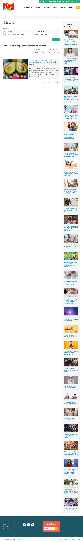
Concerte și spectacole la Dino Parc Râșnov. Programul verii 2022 (71, 117)
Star (56, 7)
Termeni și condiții (9, 526)
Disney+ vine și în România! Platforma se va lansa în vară (71, 319)
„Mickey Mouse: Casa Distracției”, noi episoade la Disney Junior (70, 264)
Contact (7, 528)
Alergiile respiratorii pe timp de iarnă (70, 419)
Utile (63, 7)
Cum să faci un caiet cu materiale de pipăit (71, 403)
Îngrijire (72, 7)
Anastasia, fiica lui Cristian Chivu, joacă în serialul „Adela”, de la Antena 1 (71, 492)
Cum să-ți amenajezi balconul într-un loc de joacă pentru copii (71, 155)
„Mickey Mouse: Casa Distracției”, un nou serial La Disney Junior (71, 453)
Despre (7, 524)
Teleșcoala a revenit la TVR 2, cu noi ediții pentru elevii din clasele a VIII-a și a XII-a (71, 472)
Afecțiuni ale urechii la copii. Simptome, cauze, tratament (71, 353)
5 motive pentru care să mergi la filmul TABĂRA (70, 436)
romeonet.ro (76, 539)
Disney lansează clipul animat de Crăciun (70, 509)
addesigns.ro (68, 539)
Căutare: (6, 28)
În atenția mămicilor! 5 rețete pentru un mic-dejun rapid (71, 246)
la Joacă (39, 7)
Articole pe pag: (52, 49)
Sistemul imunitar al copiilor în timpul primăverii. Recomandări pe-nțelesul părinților (70, 135)
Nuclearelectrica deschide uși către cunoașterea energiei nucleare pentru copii (70, 42)
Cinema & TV (28, 7)
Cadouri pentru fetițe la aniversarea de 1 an (70, 335)
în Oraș (48, 7)
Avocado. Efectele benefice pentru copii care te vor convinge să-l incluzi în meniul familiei (43, 62)
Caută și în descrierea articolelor (15, 34)
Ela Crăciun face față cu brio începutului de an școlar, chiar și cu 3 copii (71, 61)
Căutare (10, 17)
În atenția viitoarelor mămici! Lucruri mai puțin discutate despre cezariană (71, 173)
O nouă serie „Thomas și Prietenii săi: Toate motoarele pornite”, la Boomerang (71, 99)
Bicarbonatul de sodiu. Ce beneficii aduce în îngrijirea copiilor (71, 283)
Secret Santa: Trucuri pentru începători (70, 387)
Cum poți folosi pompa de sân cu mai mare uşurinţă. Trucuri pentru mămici (71, 301)
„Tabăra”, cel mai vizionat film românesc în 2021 (71, 370)
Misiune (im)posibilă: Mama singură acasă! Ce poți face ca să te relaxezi (70, 192)
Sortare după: (37, 49)
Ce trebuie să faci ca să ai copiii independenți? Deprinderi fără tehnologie (71, 228)
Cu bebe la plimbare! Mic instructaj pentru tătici (70, 210)
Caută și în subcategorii (42, 34)
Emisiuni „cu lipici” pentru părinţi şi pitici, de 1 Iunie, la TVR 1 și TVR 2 (71, 80)
